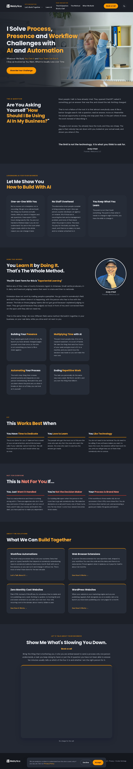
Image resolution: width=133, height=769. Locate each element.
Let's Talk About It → (19, 575)
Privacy (111, 761)
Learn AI (49, 7)
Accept (98, 762)
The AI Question (62, 6)
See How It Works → (80, 575)
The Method (75, 6)
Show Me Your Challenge (21, 70)
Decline (86, 762)
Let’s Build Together (32, 7)
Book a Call (60, 9)
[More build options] (42, 7)
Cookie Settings (120, 761)
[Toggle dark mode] (124, 6)
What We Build (88, 6)
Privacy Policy (49, 764)
